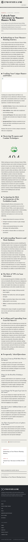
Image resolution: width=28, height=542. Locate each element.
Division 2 (3, 517)
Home (2, 525)
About (2, 527)
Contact (3, 529)
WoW (2, 503)
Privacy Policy (4, 532)
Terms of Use (4, 534)
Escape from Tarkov (6, 506)
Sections (24, 5)
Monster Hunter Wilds (15, 441)
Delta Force (4, 515)
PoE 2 (2, 510)
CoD (2, 508)
